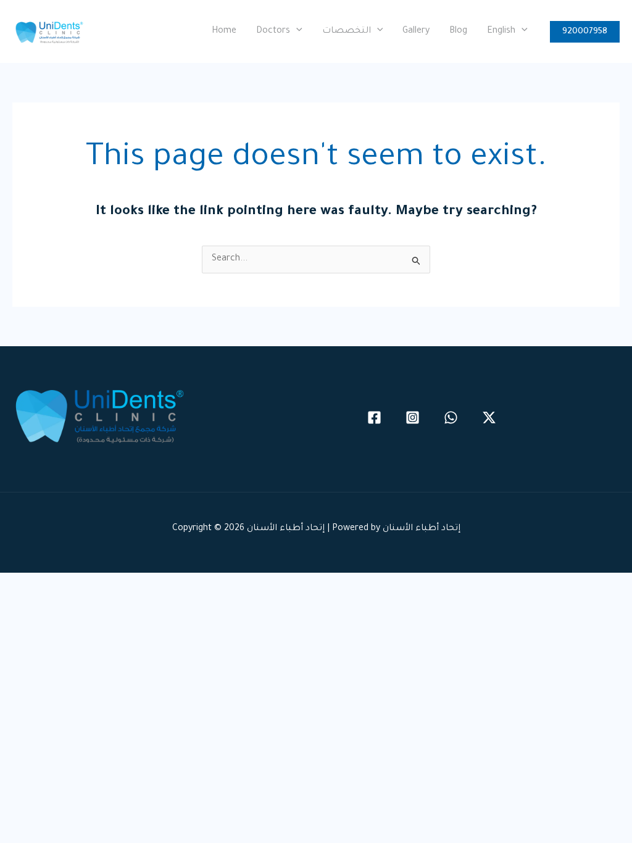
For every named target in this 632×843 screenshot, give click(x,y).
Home (224, 31)
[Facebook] (374, 417)
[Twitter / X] (489, 417)
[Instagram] (412, 417)
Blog (458, 31)
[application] (296, 31)
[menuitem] (507, 31)
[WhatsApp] (451, 417)
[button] (585, 32)
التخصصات (346, 31)
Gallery (416, 31)
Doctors (273, 31)
